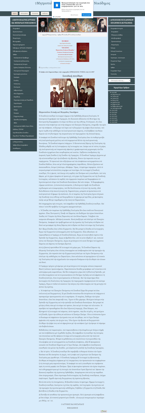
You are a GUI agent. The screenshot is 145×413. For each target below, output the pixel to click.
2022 (112, 116)
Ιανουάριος (115, 108)
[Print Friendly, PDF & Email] (103, 411)
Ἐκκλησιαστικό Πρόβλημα (21, 58)
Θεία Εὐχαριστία (18, 94)
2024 (112, 112)
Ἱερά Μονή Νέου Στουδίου (20, 133)
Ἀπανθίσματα (17, 148)
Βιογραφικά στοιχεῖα (117, 28)
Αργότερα (74, 15)
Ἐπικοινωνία (35, 13)
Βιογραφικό (16, 28)
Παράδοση (16, 97)
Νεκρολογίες (16, 38)
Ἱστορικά (113, 54)
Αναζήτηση (45, 13)
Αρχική (14, 13)
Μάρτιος (114, 104)
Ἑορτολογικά (17, 103)
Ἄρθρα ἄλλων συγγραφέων (20, 145)
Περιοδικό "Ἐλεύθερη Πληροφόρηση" (23, 136)
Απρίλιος (114, 102)
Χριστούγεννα (17, 107)
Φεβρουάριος (115, 106)
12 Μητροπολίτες (18, 142)
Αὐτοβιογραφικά (116, 38)
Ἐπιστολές (114, 74)
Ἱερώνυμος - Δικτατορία (118, 58)
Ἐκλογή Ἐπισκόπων (116, 51)
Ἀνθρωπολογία (17, 90)
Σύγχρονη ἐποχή (18, 116)
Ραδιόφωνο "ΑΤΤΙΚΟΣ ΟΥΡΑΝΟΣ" (22, 48)
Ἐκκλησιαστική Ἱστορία (20, 64)
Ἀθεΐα (15, 123)
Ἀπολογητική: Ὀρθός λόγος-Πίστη (23, 126)
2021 (112, 118)
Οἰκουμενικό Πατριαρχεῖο (21, 71)
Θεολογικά (16, 87)
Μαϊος (113, 100)
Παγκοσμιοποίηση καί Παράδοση (23, 100)
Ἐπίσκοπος (16, 84)
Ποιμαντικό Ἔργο (116, 61)
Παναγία (16, 113)
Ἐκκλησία (16, 77)
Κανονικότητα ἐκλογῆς (19, 35)
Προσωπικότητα (17, 32)
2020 (112, 120)
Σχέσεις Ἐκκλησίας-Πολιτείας (22, 67)
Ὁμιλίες (113, 64)
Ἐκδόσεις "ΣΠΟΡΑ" (18, 129)
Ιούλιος (114, 96)
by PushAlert (58, 16)
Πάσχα (15, 110)
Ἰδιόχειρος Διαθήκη (117, 35)
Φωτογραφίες (17, 41)
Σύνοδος (16, 80)
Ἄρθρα (15, 54)
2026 (112, 92)
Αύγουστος (115, 94)
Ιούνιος (114, 98)
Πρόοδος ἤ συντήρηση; (20, 120)
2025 (112, 110)
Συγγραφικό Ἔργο (116, 71)
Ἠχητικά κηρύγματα (19, 45)
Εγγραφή (86, 15)
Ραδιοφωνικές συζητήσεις (20, 51)
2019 (112, 122)
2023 (112, 114)
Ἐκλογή (113, 48)
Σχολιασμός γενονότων (20, 74)
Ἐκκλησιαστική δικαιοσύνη (21, 61)
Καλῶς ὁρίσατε (24, 13)
